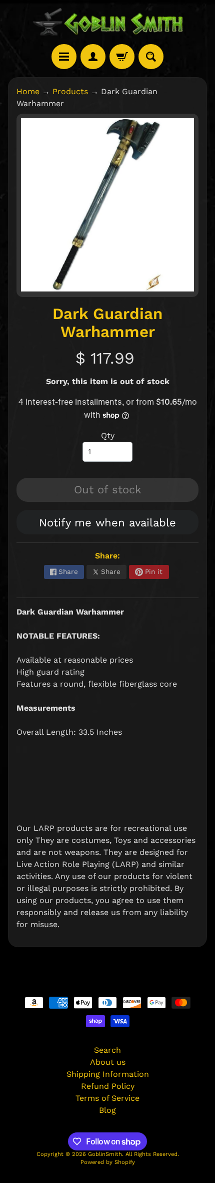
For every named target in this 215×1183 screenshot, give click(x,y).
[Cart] (122, 56)
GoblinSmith (105, 1154)
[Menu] (64, 56)
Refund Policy (107, 1086)
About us (108, 1062)
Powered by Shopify (107, 1162)
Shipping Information (107, 1074)
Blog (107, 1110)
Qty (107, 435)
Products (70, 91)
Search (107, 1050)
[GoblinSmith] (107, 22)
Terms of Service (108, 1098)
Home (28, 91)
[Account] (93, 56)
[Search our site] (151, 56)
